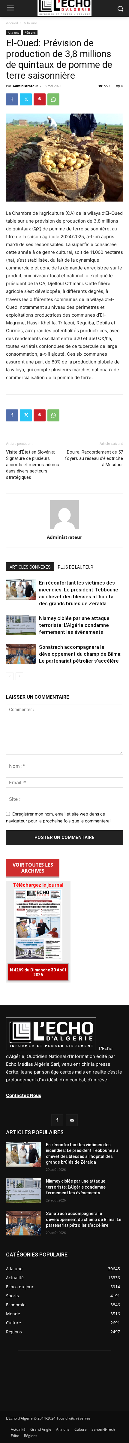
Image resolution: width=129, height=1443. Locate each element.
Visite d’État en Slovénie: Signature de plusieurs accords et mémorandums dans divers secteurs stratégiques (32, 464)
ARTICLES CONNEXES (30, 567)
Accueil (12, 23)
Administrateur (25, 86)
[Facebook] (12, 99)
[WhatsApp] (53, 99)
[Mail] (72, 1120)
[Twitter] (26, 99)
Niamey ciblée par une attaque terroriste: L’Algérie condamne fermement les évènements (74, 625)
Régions (30, 32)
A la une (30, 23)
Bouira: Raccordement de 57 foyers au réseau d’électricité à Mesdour (94, 458)
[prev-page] (10, 676)
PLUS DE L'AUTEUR (75, 567)
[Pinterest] (40, 99)
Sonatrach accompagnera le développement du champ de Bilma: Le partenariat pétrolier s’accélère (80, 654)
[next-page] (19, 676)
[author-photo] (64, 528)
